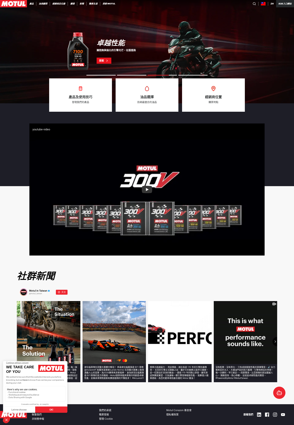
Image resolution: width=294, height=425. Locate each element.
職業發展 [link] (104, 414)
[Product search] (254, 3)
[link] (72, 3)
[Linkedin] (259, 414)
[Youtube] (283, 414)
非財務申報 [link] (38, 419)
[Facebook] (267, 414)
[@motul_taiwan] (24, 292)
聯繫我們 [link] (37, 414)
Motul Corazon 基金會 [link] (179, 410)
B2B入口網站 (285, 4)
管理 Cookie (106, 419)
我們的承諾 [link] (105, 410)
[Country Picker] (263, 4)
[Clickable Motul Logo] (13, 3)
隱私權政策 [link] (172, 414)
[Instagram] (275, 414)
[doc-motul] (279, 393)
